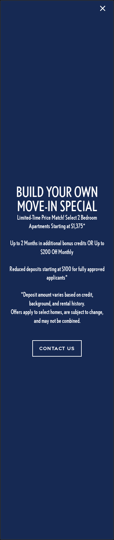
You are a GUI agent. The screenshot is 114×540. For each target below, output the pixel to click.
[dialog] (57, 270)
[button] (57, 348)
